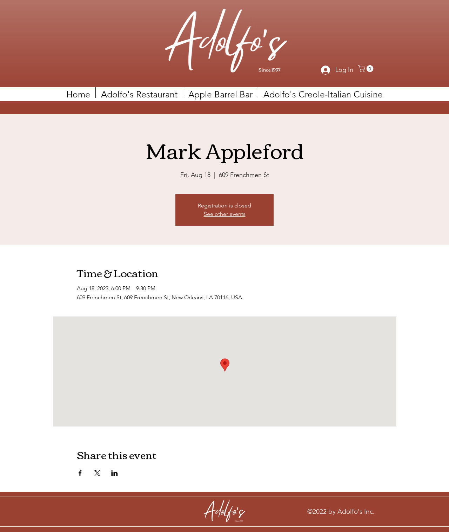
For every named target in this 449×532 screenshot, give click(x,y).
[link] (366, 68)
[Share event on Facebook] (80, 473)
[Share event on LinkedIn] (114, 473)
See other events (225, 214)
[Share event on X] (97, 473)
